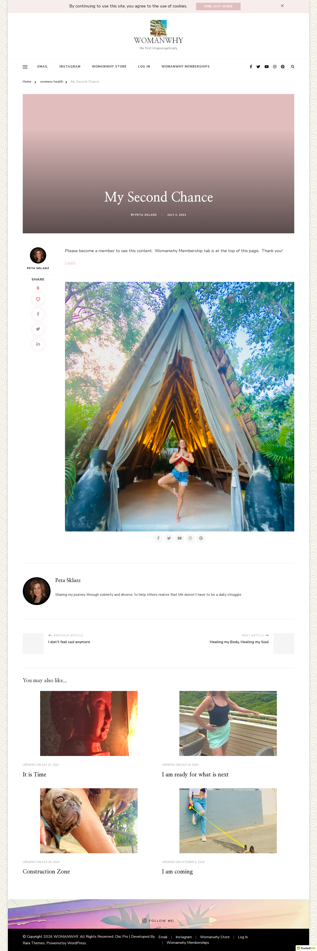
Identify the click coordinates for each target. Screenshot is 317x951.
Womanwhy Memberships (186, 67)
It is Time (34, 775)
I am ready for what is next (195, 775)
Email (42, 67)
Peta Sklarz (146, 215)
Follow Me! (162, 921)
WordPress (76, 943)
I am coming (177, 872)
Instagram (70, 67)
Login (70, 262)
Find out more (218, 6)
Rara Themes (34, 943)
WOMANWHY (158, 40)
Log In (144, 67)
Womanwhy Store (109, 67)
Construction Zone (46, 872)
